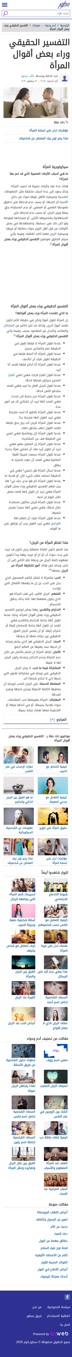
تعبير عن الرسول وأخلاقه (52, 1219)
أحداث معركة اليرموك (54, 1276)
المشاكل (9, 325)
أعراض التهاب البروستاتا (52, 1212)
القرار (11, 375)
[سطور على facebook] (67, 1297)
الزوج (53, 234)
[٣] (50, 570)
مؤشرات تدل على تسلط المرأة (48, 130)
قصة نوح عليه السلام (54, 1248)
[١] (51, 244)
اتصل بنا (65, 1325)
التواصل (56, 523)
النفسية (63, 197)
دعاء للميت (61, 1233)
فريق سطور (34, 1316)
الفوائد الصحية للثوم (54, 1262)
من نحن (37, 1307)
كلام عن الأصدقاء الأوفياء (51, 1255)
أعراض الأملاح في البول (52, 1269)
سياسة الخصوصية (58, 1307)
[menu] (4, 5)
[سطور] (62, 5)
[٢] (14, 335)
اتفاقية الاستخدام (58, 1316)
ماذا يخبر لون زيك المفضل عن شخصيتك (43, 138)
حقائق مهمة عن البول (53, 1241)
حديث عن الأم (59, 1226)
